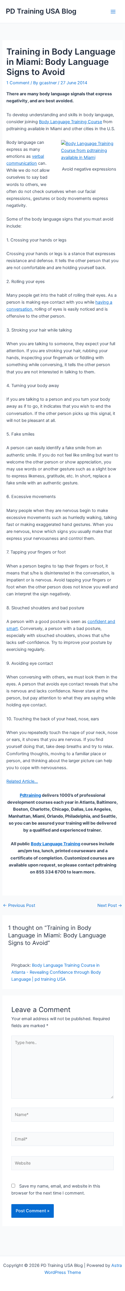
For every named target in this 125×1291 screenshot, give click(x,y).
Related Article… (22, 781)
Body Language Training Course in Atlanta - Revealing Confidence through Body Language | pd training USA (56, 972)
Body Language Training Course (70, 121)
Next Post (109, 905)
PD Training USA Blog (41, 11)
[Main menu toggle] (113, 12)
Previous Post (19, 905)
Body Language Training (55, 843)
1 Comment (17, 82)
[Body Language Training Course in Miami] (89, 150)
